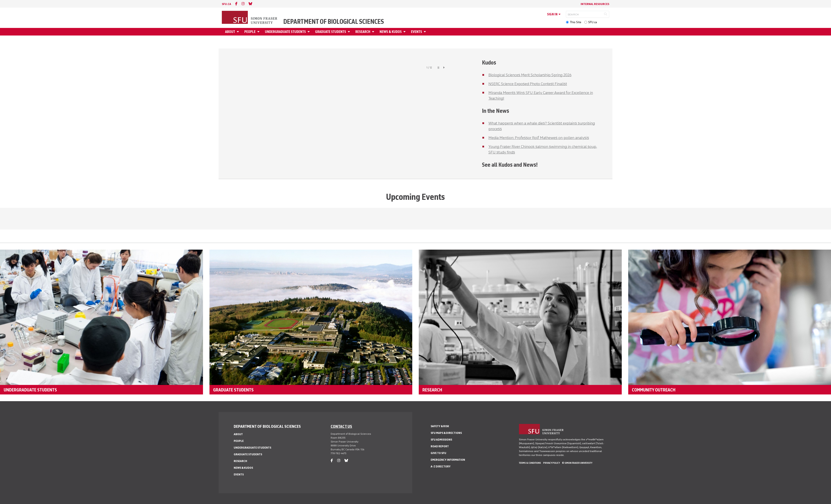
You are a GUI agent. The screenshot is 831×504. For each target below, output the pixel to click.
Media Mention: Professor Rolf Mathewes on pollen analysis (538, 137)
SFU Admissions (441, 439)
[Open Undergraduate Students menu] (309, 32)
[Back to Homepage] (250, 18)
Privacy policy (551, 462)
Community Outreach (653, 389)
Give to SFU (438, 453)
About (230, 32)
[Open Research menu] (373, 32)
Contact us (341, 426)
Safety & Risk (440, 426)
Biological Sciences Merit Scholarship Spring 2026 (530, 75)
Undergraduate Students (285, 32)
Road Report (440, 446)
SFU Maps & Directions (446, 433)
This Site (575, 22)
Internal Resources (595, 4)
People (250, 32)
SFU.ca (592, 22)
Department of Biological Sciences (333, 22)
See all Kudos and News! (510, 164)
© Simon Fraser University (577, 462)
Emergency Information (448, 460)
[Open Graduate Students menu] (349, 32)
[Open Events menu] (425, 32)
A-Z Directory (441, 466)
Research (362, 32)
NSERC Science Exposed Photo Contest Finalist (527, 83)
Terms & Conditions (530, 462)
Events (416, 32)
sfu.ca (226, 4)
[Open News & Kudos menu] (405, 32)
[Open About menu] (238, 32)
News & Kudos (391, 32)
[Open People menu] (259, 32)
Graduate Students (330, 32)
